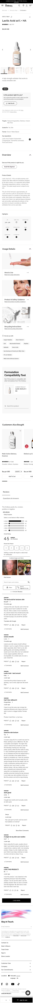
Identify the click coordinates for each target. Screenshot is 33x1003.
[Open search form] (19, 5)
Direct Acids (15, 347)
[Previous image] (2, 50)
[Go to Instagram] (7, 984)
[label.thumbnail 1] (4, 70)
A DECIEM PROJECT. (6, 993)
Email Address (5, 926)
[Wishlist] (30, 16)
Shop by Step (14, 10)
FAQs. (22, 110)
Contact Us (7, 936)
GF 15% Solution (8, 354)
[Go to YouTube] (12, 984)
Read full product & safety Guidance (15, 301)
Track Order (5, 949)
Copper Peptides (8, 339)
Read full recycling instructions (13, 328)
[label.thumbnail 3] (18, 70)
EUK (5, 343)
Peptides (26, 343)
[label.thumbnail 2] (11, 70)
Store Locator (5, 956)
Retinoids (6, 347)
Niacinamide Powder (15, 343)
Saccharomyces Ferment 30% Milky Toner (14, 351)
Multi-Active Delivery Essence (11, 358)
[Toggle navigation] (2, 5)
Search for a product (13, 406)
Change (18, 975)
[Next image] (30, 50)
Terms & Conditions (5, 990)
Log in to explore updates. (16, 2)
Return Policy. (13, 112)
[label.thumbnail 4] (26, 70)
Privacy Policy (16, 935)
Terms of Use (23, 935)
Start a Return (5, 946)
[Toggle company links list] (30, 966)
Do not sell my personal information (11, 992)
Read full (12, 274)
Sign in (3, 953)
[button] (30, 155)
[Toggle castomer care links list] (30, 963)
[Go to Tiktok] (19, 984)
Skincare (4, 10)
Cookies (23, 992)
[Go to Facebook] (1, 984)
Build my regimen (9, 166)
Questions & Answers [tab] (11, 498)
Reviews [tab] (6, 492)
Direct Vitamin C (20, 339)
